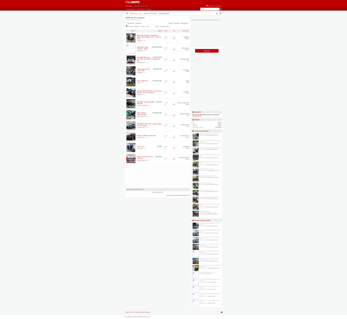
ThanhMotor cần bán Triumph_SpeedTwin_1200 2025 (207, 212)
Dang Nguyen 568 (141, 62)
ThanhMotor (139, 72)
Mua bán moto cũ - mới (141, 6)
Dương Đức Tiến (140, 127)
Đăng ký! (207, 51)
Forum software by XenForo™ (137, 316)
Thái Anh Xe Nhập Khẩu (142, 105)
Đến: (158, 26)
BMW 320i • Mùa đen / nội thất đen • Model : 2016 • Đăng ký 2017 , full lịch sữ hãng (149, 37)
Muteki (138, 82)
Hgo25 (201, 273)
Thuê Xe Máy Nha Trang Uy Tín (207, 272)
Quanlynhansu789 (204, 282)
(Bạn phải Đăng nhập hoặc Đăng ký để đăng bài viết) (177, 195)
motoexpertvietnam (141, 116)
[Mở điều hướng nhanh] (217, 13)
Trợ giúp (137, 312)
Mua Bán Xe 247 (203, 268)
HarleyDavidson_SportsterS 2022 (207, 176)
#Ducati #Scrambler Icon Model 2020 (208, 197)
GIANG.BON (140, 148)
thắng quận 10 (140, 50)
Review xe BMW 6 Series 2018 (146, 135)
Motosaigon (129, 6)
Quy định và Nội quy (145, 312)
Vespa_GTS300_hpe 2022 (206, 183)
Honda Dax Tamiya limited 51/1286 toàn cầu (210, 148)
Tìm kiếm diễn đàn (130, 9)
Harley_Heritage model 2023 (206, 190)
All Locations (130, 26)
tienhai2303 (202, 226)
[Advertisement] (157, 175)
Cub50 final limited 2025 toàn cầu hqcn (209, 133)
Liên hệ (133, 312)
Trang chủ (127, 312)
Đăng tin (149, 9)
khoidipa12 (139, 40)
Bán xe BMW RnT (142, 81)
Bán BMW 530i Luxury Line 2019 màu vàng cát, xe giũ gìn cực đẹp (148, 59)
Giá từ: (143, 26)
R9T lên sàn (140, 146)
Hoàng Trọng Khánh (141, 160)
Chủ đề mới (138, 23)
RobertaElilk (218, 127)
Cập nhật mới (130, 23)
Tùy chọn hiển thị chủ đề (157, 192)
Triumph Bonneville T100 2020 (207, 169)
